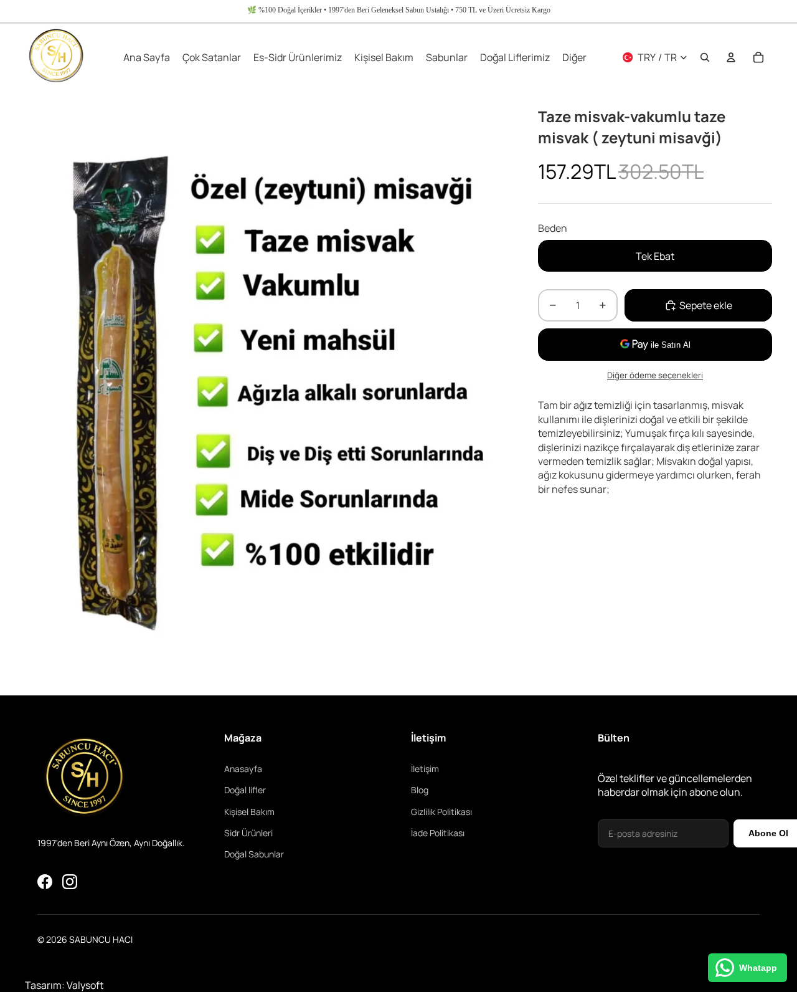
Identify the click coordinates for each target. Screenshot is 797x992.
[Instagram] (69, 881)
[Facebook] (44, 881)
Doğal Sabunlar (254, 854)
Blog (419, 790)
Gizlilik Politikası (441, 812)
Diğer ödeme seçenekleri (655, 375)
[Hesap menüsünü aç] (731, 57)
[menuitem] (574, 57)
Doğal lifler (245, 790)
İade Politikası (438, 833)
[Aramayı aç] (705, 57)
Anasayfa (243, 769)
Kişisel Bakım (249, 812)
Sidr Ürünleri (248, 833)
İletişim (425, 769)
